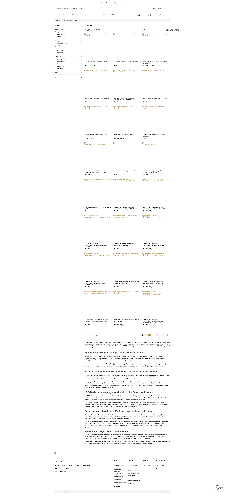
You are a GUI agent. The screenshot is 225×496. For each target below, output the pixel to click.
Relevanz (157, 30)
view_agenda (88, 30)
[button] (153, 15)
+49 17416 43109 (64, 468)
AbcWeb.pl (166, 491)
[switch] (219, 489)
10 (161, 335)
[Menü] (222, 485)
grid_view (85, 30)
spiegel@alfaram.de (60, 471)
